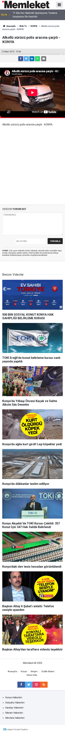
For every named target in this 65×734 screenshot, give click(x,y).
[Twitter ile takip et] (28, 685)
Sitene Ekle (31, 675)
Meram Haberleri (14, 712)
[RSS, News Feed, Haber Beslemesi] (44, 685)
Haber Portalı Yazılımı (17, 729)
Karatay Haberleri (14, 707)
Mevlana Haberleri (14, 717)
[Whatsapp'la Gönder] (37, 58)
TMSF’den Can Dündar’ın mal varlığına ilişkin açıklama (35, 15)
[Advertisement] (32, 163)
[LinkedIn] (31, 58)
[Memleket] (25, 4)
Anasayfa (12, 671)
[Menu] (59, 5)
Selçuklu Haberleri (14, 702)
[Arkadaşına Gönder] (43, 58)
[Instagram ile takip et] (36, 685)
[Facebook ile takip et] (21, 685)
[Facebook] (20, 58)
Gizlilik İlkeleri (47, 671)
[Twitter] (26, 58)
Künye (24, 671)
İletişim (34, 671)
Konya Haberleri (13, 697)
